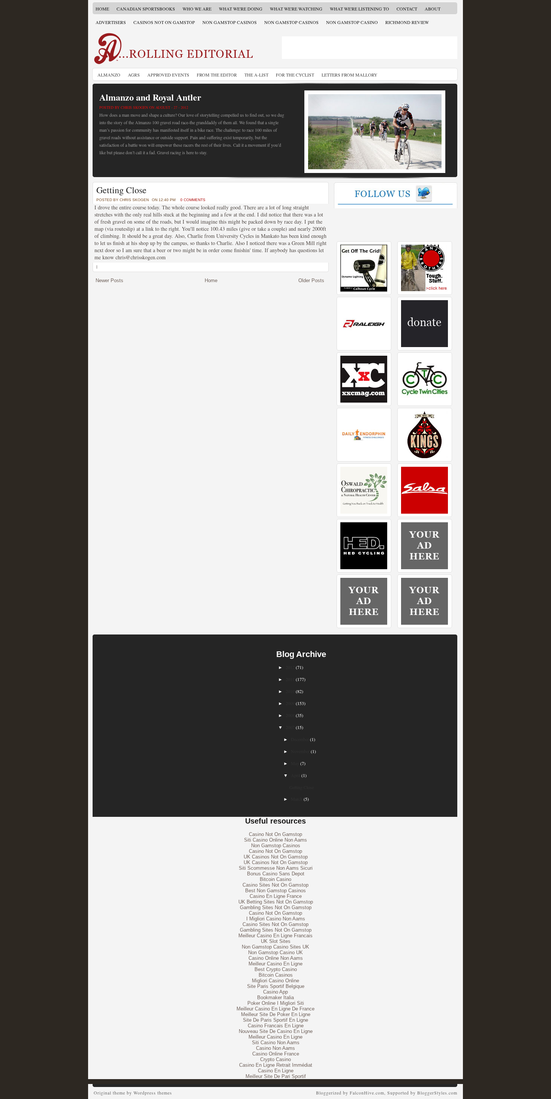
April (295, 775)
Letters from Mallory (349, 75)
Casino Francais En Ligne (276, 1025)
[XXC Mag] (363, 401)
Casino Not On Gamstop (275, 834)
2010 (290, 691)
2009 (290, 703)
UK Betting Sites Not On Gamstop (275, 902)
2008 (290, 715)
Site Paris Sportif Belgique (275, 986)
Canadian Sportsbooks (146, 9)
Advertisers (111, 22)
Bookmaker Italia (275, 997)
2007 (290, 727)
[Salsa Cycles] (424, 512)
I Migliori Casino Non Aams (275, 919)
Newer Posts (109, 280)
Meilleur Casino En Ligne (275, 964)
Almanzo (108, 75)
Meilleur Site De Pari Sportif (276, 1076)
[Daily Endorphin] (363, 456)
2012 (290, 667)
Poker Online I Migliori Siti (275, 1003)
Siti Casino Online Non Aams (275, 840)
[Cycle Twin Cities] (424, 401)
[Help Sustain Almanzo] (424, 345)
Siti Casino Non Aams (275, 1042)
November (300, 751)
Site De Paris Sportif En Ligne (275, 1020)
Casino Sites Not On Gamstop (275, 885)
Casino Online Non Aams (276, 958)
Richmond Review (407, 22)
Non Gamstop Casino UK (275, 952)
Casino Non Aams (275, 1048)
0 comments (192, 200)
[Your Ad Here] (424, 567)
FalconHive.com (367, 1093)
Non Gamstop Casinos (229, 22)
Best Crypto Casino (276, 969)
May (295, 763)
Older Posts (311, 280)
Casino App (275, 992)
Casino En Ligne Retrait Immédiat (275, 1065)
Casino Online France (275, 1054)
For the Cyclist (295, 75)
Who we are (197, 9)
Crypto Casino (275, 1059)
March (296, 799)
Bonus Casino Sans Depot (275, 873)
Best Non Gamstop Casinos (275, 890)
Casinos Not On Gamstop (164, 22)
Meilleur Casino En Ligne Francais (275, 935)
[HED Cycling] (363, 567)
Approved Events (168, 75)
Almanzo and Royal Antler (150, 97)
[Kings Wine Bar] (424, 456)
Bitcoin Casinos (276, 975)
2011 (290, 679)
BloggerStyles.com (437, 1093)
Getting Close (121, 190)
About (432, 9)
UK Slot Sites (275, 941)
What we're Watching (296, 9)
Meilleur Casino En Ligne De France (275, 1009)
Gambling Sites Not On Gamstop (275, 907)
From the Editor (217, 75)
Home (102, 9)
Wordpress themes (152, 1093)
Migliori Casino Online (275, 980)
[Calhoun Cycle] (363, 290)
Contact (407, 9)
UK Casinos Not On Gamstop (276, 857)
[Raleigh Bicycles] (363, 345)
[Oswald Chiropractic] (363, 512)
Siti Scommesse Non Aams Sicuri (276, 868)
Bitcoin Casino (275, 879)
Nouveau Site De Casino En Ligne (276, 1031)
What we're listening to (359, 9)
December (300, 739)
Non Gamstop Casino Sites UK (275, 947)
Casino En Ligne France (276, 896)
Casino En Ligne (275, 1070)
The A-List (256, 75)
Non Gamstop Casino (352, 22)
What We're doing (240, 9)
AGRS (134, 75)
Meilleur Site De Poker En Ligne (275, 1014)
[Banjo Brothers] (424, 290)
